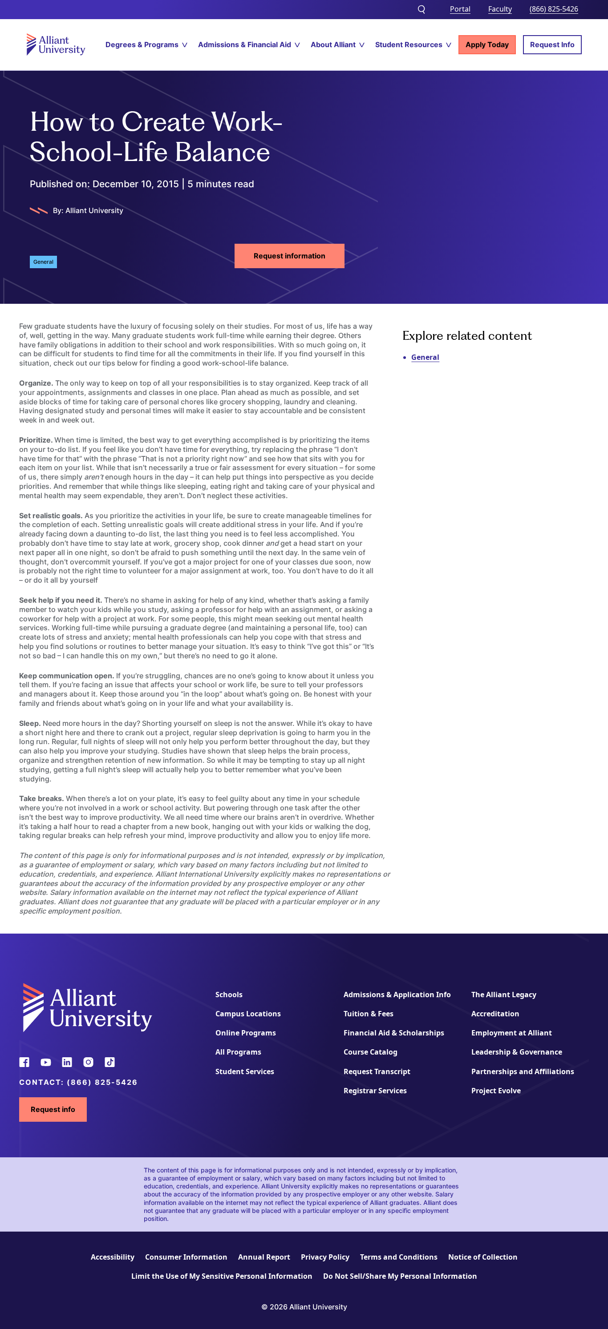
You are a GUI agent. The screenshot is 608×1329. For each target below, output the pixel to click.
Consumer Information (186, 1257)
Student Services (244, 1071)
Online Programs (245, 1033)
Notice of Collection (483, 1257)
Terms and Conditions (399, 1257)
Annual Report (264, 1257)
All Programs (238, 1052)
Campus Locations (248, 1014)
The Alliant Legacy (503, 994)
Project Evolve (496, 1090)
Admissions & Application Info (397, 994)
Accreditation (495, 1014)
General (425, 357)
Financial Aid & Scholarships (394, 1033)
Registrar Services (375, 1090)
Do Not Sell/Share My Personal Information (400, 1276)
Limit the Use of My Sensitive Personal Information (221, 1276)
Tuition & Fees (368, 1014)
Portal (460, 9)
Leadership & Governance (516, 1052)
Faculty (500, 9)
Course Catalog (370, 1052)
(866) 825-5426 (554, 9)
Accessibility (112, 1257)
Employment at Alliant (511, 1033)
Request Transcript (377, 1071)
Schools (229, 994)
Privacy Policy (325, 1257)
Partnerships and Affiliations (522, 1071)
